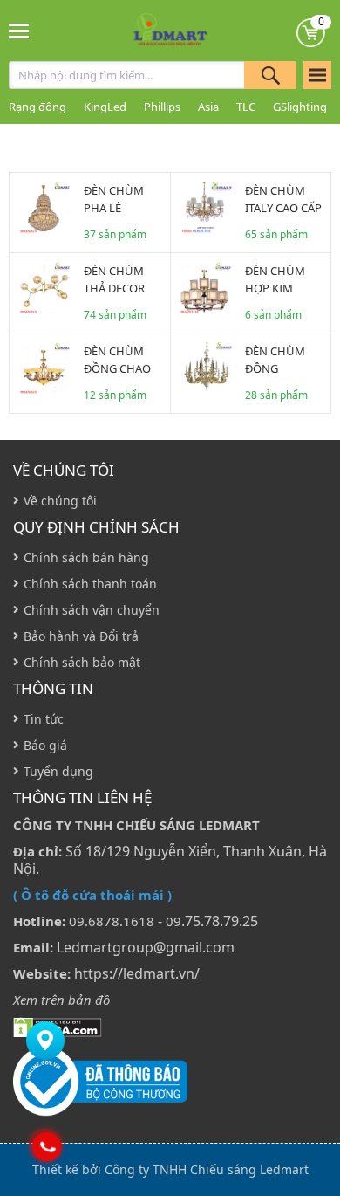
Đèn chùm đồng (275, 359)
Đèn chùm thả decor (114, 279)
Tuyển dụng (58, 771)
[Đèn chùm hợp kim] (206, 288)
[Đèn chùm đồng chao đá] (44, 368)
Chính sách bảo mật (82, 662)
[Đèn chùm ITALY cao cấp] (206, 208)
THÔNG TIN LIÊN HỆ (82, 798)
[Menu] (20, 30)
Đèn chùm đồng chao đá (117, 368)
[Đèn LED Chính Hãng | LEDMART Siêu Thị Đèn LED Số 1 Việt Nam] (170, 30)
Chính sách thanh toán (90, 583)
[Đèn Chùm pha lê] (44, 208)
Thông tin (53, 689)
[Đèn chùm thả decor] (44, 288)
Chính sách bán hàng (86, 557)
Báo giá (45, 745)
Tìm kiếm (270, 75)
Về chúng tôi (63, 470)
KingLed (105, 106)
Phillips (162, 106)
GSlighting (300, 106)
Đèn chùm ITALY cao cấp (283, 199)
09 (173, 921)
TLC (245, 106)
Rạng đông (37, 106)
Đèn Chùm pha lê (114, 199)
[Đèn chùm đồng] (206, 368)
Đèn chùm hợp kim (275, 279)
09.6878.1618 (111, 921)
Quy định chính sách (96, 527)
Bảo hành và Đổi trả (81, 636)
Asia (208, 106)
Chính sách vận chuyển (92, 609)
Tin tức (44, 719)
